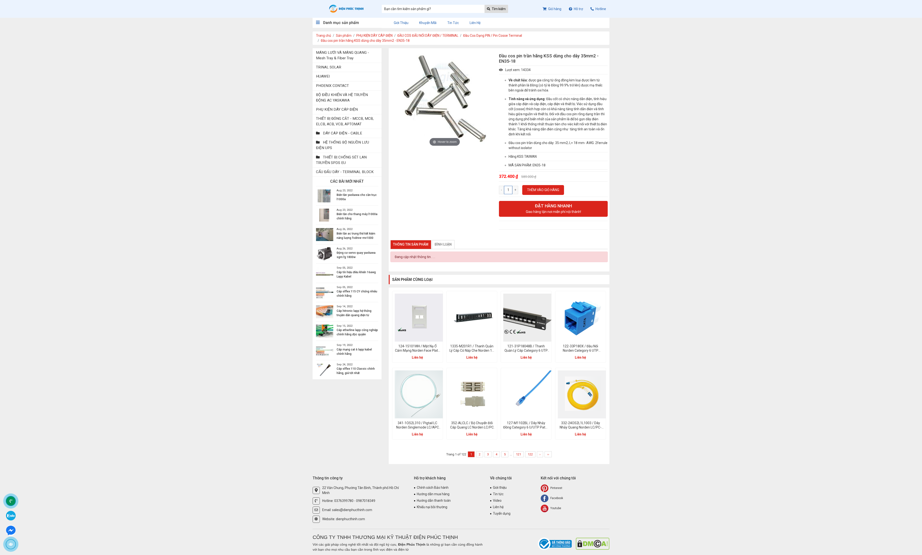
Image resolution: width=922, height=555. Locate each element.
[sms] (11, 530)
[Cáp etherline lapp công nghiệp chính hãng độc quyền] (324, 331)
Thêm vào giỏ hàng (543, 190)
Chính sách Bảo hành (433, 487)
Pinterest (556, 488)
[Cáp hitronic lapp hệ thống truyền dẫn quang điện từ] (324, 311)
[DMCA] (592, 543)
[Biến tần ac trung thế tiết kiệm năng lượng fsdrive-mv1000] (324, 234)
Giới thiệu (401, 23)
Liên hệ (475, 23)
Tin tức (453, 23)
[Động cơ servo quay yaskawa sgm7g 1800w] (324, 253)
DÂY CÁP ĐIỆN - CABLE (342, 133)
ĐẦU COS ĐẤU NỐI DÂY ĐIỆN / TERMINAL (427, 35)
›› (548, 454)
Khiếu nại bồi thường (432, 507)
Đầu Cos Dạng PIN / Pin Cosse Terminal (492, 35)
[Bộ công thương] (555, 543)
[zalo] (11, 515)
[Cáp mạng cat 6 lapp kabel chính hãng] (324, 350)
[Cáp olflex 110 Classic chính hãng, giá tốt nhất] (324, 369)
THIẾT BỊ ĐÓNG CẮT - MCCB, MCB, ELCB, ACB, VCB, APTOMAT (345, 121)
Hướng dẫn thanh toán (434, 500)
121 (518, 454)
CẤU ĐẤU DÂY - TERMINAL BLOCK (345, 172)
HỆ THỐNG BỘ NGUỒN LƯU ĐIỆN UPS (342, 145)
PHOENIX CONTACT (332, 86)
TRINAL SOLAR (328, 67)
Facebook (556, 498)
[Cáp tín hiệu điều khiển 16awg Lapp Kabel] (324, 273)
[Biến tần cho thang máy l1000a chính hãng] (324, 215)
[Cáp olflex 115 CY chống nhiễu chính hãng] (324, 292)
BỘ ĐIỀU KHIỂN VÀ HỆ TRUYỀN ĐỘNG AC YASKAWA (342, 98)
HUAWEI (323, 76)
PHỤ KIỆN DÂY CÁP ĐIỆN (374, 35)
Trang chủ (323, 35)
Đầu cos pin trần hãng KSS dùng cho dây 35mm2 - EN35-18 (365, 40)
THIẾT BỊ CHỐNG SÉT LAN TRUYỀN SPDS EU (341, 160)
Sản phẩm (344, 35)
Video (497, 500)
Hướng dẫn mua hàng (433, 494)
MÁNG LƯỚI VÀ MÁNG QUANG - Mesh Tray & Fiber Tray (342, 55)
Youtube (555, 508)
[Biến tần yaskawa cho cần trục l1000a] (324, 195)
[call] (11, 501)
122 (530, 454)
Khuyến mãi (428, 23)
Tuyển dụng (501, 513)
